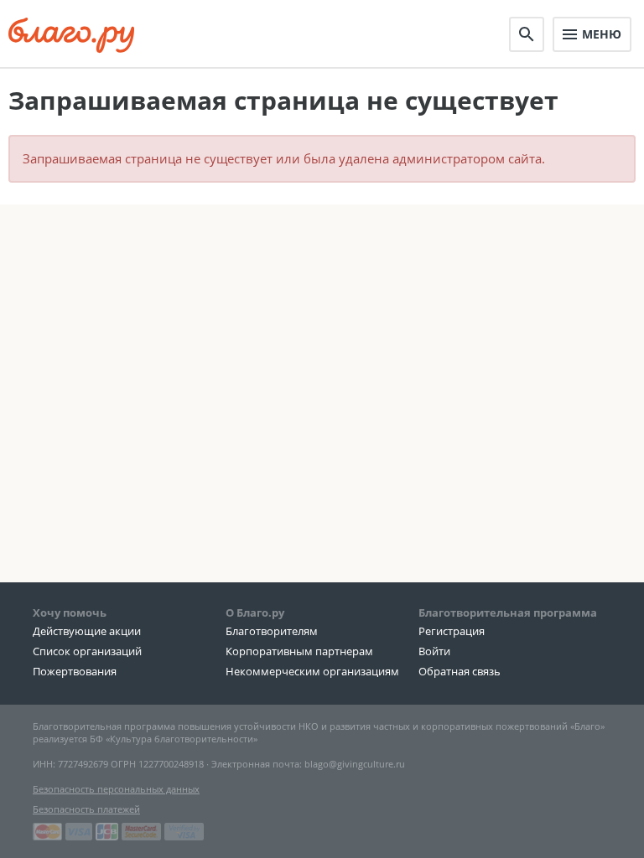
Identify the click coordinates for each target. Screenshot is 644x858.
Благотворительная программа (507, 612)
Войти (434, 651)
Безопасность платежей (86, 809)
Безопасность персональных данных (116, 789)
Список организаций (87, 651)
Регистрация (451, 630)
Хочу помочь (69, 612)
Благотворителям (272, 630)
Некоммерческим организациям (312, 671)
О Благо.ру (255, 612)
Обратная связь (459, 671)
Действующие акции (87, 630)
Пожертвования (75, 671)
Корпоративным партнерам (299, 651)
